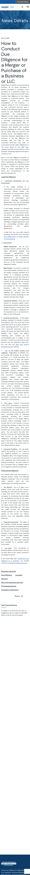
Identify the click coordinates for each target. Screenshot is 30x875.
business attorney (21, 563)
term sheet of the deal (14, 147)
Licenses (18, 575)
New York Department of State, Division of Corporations (16, 236)
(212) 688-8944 (22, 2)
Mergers (4, 579)
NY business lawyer (8, 586)
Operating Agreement (9, 590)
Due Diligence (6, 575)
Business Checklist (8, 571)
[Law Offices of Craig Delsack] (5, 7)
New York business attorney (12, 582)
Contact (7, 2)
